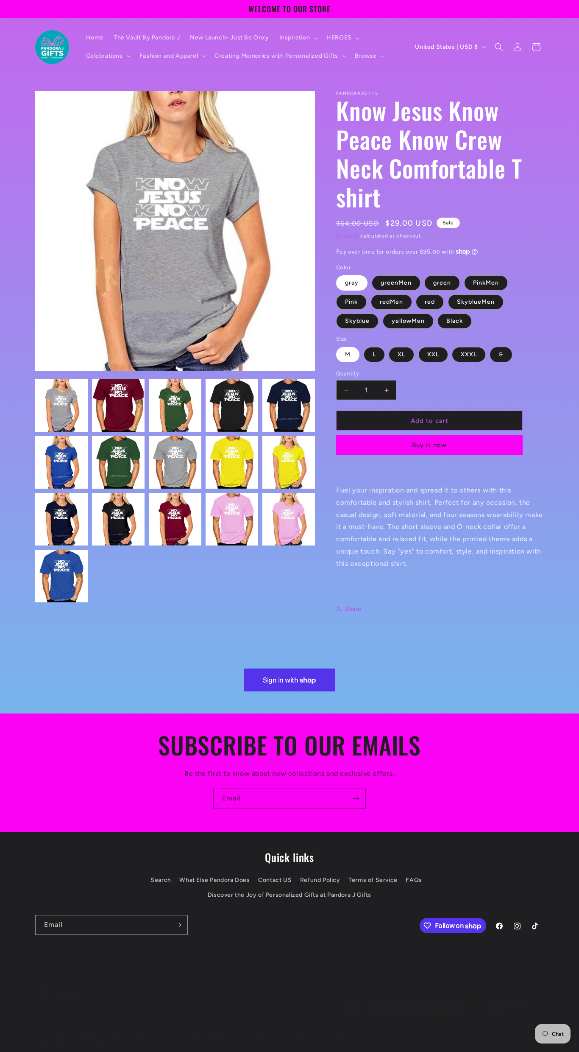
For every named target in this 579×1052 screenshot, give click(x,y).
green (442, 282)
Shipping (347, 236)
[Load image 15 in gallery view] (288, 519)
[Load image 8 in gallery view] (175, 462)
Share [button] (353, 609)
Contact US (275, 880)
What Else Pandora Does (214, 880)
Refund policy (163, 1030)
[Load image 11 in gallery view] (61, 519)
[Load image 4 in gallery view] (232, 405)
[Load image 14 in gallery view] (232, 519)
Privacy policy (206, 1030)
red (430, 301)
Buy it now (429, 445)
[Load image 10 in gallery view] (288, 462)
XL (401, 354)
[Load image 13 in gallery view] (175, 519)
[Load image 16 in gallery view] (61, 576)
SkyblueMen (476, 301)
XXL (433, 354)
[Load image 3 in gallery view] (175, 405)
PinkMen (486, 282)
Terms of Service (373, 880)
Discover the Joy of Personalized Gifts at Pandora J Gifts (289, 894)
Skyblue (357, 321)
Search (160, 880)
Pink (351, 301)
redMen (391, 301)
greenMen (396, 282)
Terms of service (250, 1030)
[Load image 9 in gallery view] (232, 462)
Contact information (349, 1030)
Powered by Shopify (115, 1031)
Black (454, 321)
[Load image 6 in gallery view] (61, 462)
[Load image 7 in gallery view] (118, 462)
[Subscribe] (356, 799)
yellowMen (408, 321)
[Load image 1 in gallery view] (61, 405)
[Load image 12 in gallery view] (118, 519)
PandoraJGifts (72, 1031)
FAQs (414, 880)
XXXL (469, 354)
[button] (298, 38)
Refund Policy (320, 880)
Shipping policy (297, 1030)
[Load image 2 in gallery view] (118, 405)
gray (352, 282)
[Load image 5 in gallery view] (288, 405)
